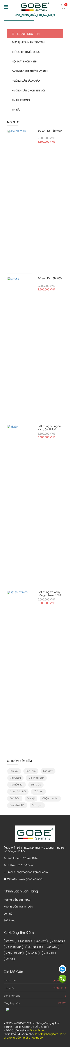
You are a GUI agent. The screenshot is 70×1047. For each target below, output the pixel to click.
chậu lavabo (50, 798)
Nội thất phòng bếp (24, 62)
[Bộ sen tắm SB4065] (19, 349)
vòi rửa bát (16, 785)
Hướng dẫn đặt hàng (17, 900)
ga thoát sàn (36, 778)
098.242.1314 (30, 858)
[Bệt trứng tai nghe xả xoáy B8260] (19, 506)
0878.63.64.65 (26, 865)
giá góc (15, 798)
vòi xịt (31, 798)
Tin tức (16, 110)
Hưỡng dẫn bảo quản (26, 81)
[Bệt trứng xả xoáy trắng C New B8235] (19, 672)
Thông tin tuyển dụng (26, 52)
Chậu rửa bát (18, 792)
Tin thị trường (21, 100)
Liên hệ (8, 914)
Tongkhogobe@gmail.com (32, 872)
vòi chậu (15, 778)
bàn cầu (36, 785)
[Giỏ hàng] (62, 8)
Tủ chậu (38, 792)
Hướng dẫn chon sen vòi (28, 91)
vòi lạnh (37, 805)
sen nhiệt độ (17, 805)
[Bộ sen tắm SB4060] (19, 201)
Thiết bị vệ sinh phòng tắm (28, 42)
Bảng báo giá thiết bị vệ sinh (30, 71)
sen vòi (14, 771)
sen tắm (31, 771)
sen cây (48, 771)
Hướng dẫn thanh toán (18, 907)
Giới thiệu (9, 921)
